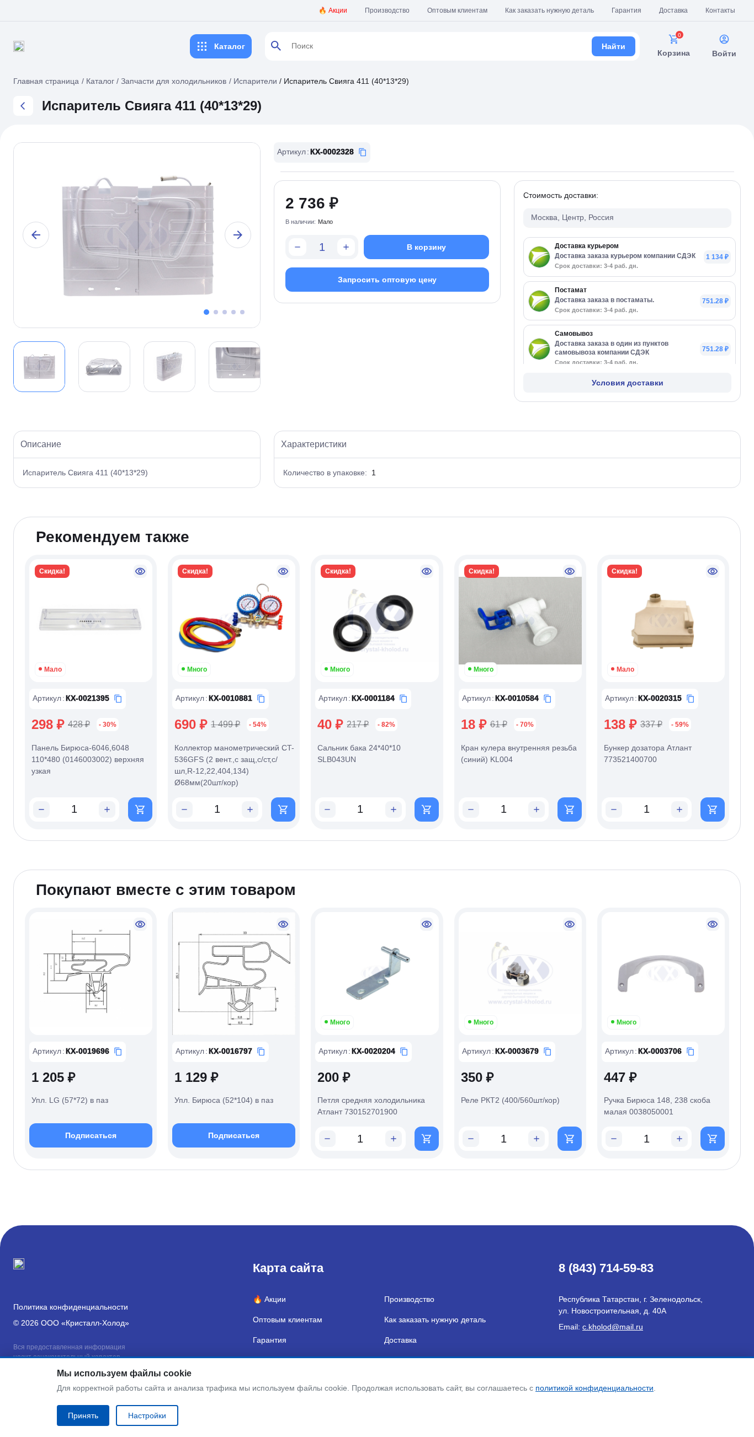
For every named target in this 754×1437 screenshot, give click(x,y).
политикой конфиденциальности (594, 1388)
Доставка (673, 10)
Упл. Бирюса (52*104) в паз (223, 1100)
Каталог (229, 46)
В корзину (426, 247)
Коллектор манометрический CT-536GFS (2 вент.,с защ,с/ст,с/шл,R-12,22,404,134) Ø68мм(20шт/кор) (234, 765)
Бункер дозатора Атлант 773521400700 (648, 753)
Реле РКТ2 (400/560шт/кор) (510, 1100)
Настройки (147, 1415)
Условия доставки (627, 382)
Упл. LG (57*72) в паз (69, 1100)
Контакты (720, 10)
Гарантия (626, 10)
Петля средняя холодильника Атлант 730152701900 (371, 1106)
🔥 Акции (332, 10)
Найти (613, 46)
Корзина (673, 53)
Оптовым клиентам (457, 10)
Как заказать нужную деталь (549, 10)
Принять (83, 1415)
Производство (387, 10)
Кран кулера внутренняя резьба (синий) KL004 (519, 753)
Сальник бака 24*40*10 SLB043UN (359, 753)
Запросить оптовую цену (387, 279)
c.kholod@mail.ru (612, 1326)
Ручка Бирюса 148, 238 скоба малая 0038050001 (657, 1106)
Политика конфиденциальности (70, 1306)
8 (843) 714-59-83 (606, 1268)
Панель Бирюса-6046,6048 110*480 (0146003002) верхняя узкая (87, 759)
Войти (724, 53)
